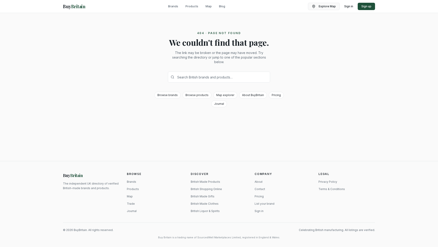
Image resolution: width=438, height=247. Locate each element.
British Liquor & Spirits (205, 211)
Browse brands (167, 95)
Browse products (197, 95)
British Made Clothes (205, 203)
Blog (222, 6)
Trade (131, 203)
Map (209, 6)
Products (191, 6)
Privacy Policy (327, 181)
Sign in (348, 6)
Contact (260, 189)
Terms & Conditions (331, 189)
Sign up (366, 6)
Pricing (276, 95)
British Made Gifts (202, 196)
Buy (73, 175)
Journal (219, 103)
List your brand (264, 203)
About (259, 181)
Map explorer (225, 95)
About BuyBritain (253, 95)
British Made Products (205, 181)
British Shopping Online (206, 189)
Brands (173, 6)
